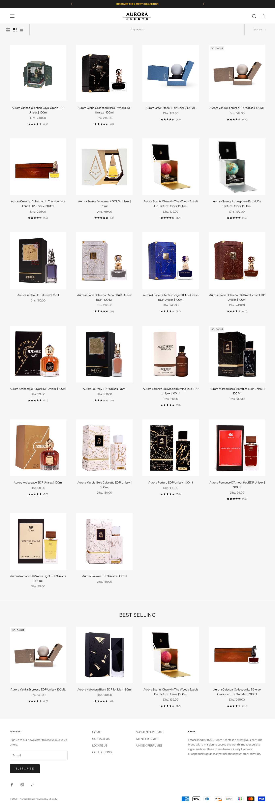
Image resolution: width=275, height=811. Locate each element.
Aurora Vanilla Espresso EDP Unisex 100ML (237, 108)
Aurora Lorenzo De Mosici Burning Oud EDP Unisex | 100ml (170, 391)
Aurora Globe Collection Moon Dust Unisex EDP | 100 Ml (104, 297)
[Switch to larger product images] (8, 29)
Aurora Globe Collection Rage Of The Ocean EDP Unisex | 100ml (170, 297)
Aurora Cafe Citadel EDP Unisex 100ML (171, 108)
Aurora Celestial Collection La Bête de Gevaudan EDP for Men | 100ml (237, 692)
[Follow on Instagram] (22, 785)
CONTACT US (101, 739)
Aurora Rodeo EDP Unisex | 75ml (38, 295)
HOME (96, 732)
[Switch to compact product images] (21, 29)
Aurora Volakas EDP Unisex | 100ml (104, 576)
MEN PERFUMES (147, 739)
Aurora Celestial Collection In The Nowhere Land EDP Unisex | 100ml (38, 204)
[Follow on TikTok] (33, 785)
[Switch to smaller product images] (15, 29)
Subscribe (25, 768)
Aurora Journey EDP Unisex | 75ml (104, 389)
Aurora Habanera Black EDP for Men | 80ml (104, 689)
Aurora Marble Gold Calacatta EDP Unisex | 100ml (104, 485)
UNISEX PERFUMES (149, 745)
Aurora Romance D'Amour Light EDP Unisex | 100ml (38, 578)
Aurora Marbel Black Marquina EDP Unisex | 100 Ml (237, 391)
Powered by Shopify (46, 798)
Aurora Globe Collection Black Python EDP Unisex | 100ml (104, 110)
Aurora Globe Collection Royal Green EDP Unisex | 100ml (38, 110)
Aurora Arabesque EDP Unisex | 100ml (38, 482)
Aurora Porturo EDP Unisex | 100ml (170, 482)
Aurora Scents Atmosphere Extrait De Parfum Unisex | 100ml (237, 204)
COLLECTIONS (102, 752)
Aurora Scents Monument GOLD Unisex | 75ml (104, 204)
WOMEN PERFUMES (149, 732)
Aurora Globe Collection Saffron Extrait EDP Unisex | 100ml (237, 297)
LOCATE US (100, 745)
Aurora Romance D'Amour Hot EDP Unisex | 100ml (237, 485)
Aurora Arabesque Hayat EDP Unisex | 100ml (38, 389)
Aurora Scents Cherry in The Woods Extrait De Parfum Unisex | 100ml (170, 204)
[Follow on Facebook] (12, 785)
